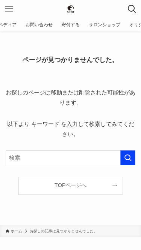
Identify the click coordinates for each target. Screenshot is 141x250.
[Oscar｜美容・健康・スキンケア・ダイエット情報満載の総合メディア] (70, 9)
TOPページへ (70, 185)
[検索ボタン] (132, 9)
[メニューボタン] (9, 9)
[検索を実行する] (127, 157)
